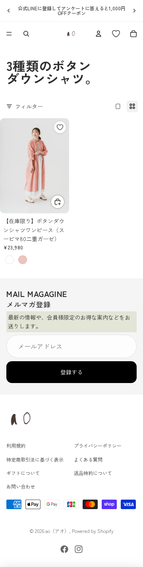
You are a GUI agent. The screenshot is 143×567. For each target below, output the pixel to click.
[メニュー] (9, 34)
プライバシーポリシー (98, 445)
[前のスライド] (8, 10)
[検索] (26, 33)
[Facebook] (64, 549)
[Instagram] (78, 549)
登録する (71, 372)
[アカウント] (98, 33)
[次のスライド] (134, 10)
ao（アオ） (57, 530)
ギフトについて (23, 472)
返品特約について (93, 472)
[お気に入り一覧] (116, 33)
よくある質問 (88, 459)
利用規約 (15, 445)
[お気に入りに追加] (60, 127)
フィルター (29, 106)
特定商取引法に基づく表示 (35, 459)
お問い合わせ (20, 486)
